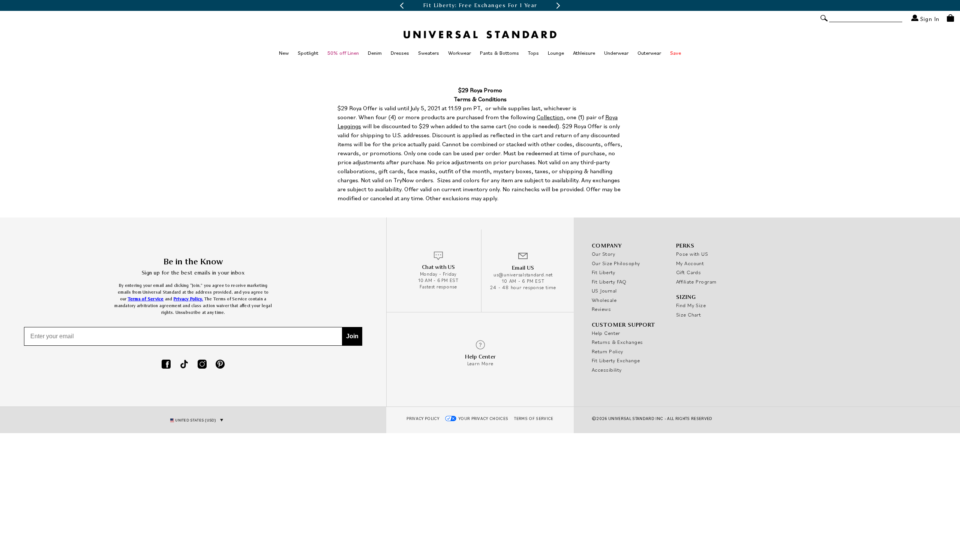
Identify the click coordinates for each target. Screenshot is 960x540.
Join (352, 336)
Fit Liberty (603, 272)
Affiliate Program (696, 281)
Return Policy (607, 351)
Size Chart (688, 314)
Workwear (459, 53)
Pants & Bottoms (499, 53)
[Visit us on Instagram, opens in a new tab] (202, 365)
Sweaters (428, 53)
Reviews (601, 309)
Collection (550, 117)
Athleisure (584, 53)
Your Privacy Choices (483, 418)
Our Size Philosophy (616, 263)
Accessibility (607, 369)
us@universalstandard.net (523, 275)
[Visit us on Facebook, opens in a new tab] (166, 365)
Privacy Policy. (188, 299)
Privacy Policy (422, 418)
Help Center (606, 333)
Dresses (400, 53)
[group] (480, 5)
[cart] (950, 18)
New (284, 53)
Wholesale (604, 300)
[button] (401, 5)
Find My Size (691, 305)
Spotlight (308, 53)
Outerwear (649, 53)
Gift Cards (688, 272)
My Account (690, 263)
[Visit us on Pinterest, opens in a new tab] (220, 365)
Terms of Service (146, 299)
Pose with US (692, 253)
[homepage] (480, 34)
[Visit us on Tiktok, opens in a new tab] (184, 365)
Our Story (603, 253)
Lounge (556, 53)
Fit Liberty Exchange (616, 360)
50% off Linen (343, 53)
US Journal (604, 290)
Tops (533, 53)
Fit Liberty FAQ (609, 281)
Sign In (928, 18)
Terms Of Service (533, 418)
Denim (375, 53)
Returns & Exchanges (617, 342)
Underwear (616, 53)
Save (675, 53)
